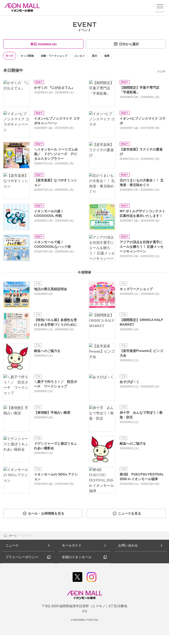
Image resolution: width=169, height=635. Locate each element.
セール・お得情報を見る (46, 513)
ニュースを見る (129, 513)
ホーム (13, 535)
